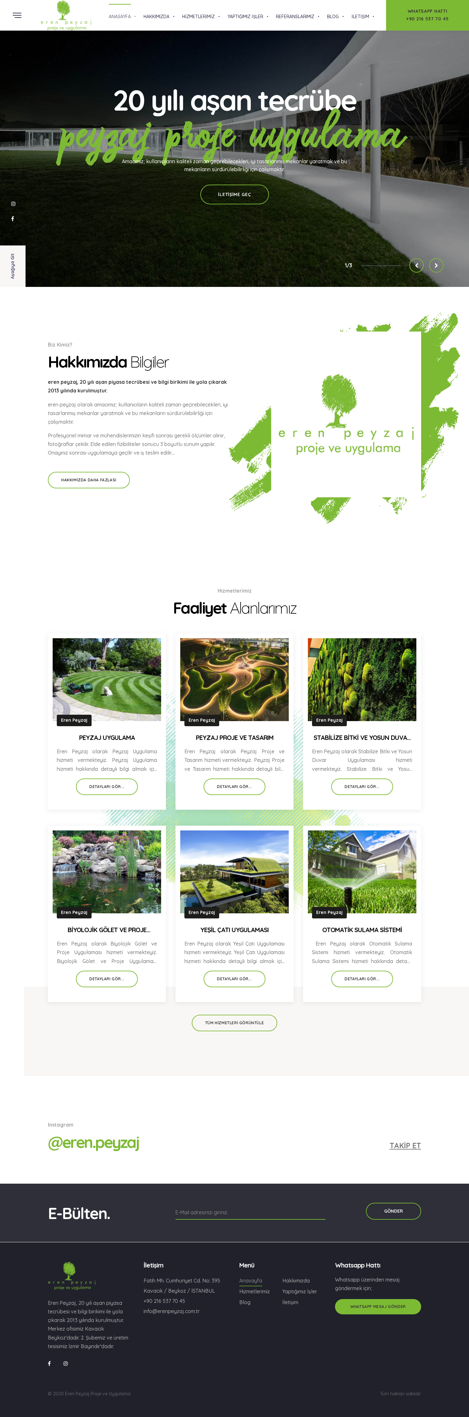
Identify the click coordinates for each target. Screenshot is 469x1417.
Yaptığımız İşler (299, 1291)
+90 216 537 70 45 (164, 1301)
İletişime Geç (234, 194)
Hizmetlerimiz (254, 1291)
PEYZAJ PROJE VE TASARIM (234, 737)
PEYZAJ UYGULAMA (107, 737)
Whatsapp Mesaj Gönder (378, 1306)
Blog (244, 1302)
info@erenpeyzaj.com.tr (172, 1311)
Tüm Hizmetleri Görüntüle (234, 1022)
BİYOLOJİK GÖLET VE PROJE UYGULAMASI (107, 930)
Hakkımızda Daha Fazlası (88, 480)
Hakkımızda (296, 1280)
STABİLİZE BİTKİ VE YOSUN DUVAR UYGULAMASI (362, 738)
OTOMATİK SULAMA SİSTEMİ (362, 930)
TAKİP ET (405, 1145)
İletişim (290, 1302)
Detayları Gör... (106, 786)
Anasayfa (250, 1280)
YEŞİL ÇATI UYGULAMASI (234, 930)
